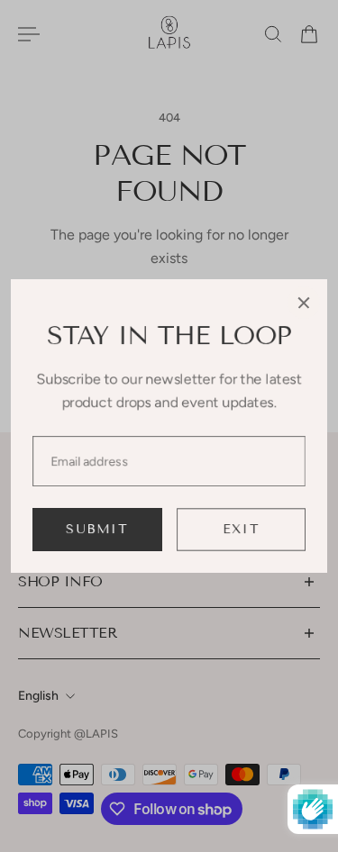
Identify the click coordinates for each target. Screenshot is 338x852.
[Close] (304, 302)
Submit (97, 529)
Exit (241, 529)
